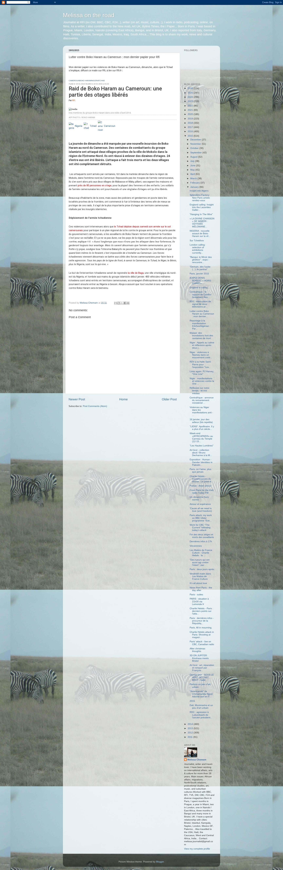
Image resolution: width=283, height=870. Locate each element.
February (195, 183)
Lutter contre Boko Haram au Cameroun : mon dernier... (202, 314)
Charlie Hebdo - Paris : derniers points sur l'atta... (201, 611)
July (192, 161)
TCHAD (102, 81)
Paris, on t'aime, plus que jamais (200, 470)
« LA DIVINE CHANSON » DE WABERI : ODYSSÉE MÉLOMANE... (202, 222)
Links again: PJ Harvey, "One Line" (202, 372)
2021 (191, 110)
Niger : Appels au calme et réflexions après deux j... (202, 345)
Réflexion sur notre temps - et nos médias (199, 390)
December (196, 139)
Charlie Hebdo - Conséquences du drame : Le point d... (201, 479)
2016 (191, 131)
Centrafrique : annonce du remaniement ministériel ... (202, 400)
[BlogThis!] (118, 303)
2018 (191, 123)
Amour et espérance (200, 504)
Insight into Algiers (199, 191)
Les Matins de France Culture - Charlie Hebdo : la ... (201, 553)
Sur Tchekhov (197, 240)
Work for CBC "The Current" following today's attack (200, 527)
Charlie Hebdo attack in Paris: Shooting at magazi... (202, 635)
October (194, 148)
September (196, 152)
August (194, 157)
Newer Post (77, 399)
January (194, 187)
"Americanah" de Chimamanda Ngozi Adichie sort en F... (201, 694)
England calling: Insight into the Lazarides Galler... (202, 207)
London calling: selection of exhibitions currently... (197, 249)
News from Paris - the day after (201, 589)
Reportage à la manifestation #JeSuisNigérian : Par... (200, 324)
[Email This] (115, 303)
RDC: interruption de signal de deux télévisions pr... (200, 304)
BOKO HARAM (85, 81)
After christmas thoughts (197, 649)
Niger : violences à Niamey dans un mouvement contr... (201, 355)
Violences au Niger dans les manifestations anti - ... (201, 411)
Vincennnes (196, 546)
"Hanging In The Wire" (201, 214)
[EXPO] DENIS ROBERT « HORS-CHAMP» (201, 280)
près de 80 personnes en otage (95, 185)
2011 (190, 737)
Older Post (169, 399)
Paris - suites (196, 594)
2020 (191, 114)
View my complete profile (197, 849)
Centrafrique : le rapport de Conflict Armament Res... (200, 294)
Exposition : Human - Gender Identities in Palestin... (201, 462)
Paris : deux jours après (202, 569)
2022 (191, 106)
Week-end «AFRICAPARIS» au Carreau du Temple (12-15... (201, 437)
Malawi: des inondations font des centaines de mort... (201, 335)
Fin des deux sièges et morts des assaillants (202, 535)
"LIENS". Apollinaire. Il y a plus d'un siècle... (202, 427)
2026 (191, 88)
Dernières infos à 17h (201, 541)
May (192, 170)
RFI (73, 100)
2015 (191, 136)
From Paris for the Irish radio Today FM (202, 491)
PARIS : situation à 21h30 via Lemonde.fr (199, 601)
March (194, 178)
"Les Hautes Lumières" (201, 445)
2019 (191, 118)
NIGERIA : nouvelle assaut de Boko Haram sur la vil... (200, 233)
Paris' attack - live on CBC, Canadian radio (202, 642)
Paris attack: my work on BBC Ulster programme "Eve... (201, 518)
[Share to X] (121, 303)
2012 (191, 732)
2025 (191, 93)
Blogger (160, 861)
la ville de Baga (136, 272)
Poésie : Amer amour (200, 486)
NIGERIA (95, 81)
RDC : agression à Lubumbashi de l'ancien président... (201, 715)
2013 (191, 728)
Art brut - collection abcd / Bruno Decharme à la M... (201, 453)
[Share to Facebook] (125, 303)
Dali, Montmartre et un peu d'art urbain (201, 706)
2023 (191, 101)
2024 (191, 97)
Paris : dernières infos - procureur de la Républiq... (202, 621)
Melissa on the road (88, 15)
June (193, 165)
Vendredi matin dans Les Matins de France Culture (200, 576)
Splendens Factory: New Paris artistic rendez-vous (200, 197)
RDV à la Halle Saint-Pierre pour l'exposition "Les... (200, 364)
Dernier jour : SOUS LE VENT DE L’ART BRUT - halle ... (202, 677)
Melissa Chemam (196, 759)
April (193, 174)
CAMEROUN (74, 81)
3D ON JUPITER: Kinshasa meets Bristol (199, 658)
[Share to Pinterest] (128, 303)
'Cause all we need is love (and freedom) (201, 509)
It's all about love (198, 583)
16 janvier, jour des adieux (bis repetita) (201, 420)
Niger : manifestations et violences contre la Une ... (202, 381)
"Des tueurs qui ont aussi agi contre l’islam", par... (199, 562)
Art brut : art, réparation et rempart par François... (202, 668)
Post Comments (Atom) (95, 406)
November (196, 144)
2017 (191, 127)
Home (123, 399)
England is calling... (200, 287)
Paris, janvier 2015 (199, 273)
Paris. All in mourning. (201, 627)
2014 (191, 724)
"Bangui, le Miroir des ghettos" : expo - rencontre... (201, 260)
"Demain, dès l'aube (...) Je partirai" (200, 268)
